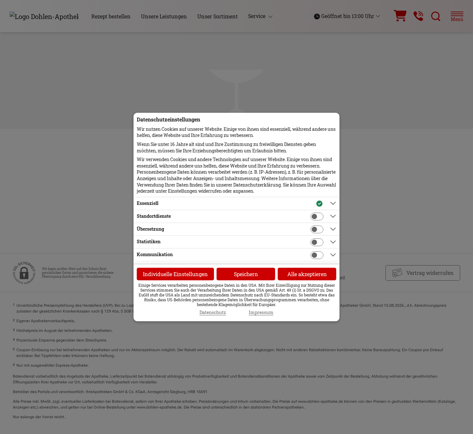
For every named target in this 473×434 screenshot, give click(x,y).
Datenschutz (212, 312)
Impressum (261, 312)
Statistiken (149, 241)
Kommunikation (155, 254)
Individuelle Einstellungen (175, 274)
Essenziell (147, 203)
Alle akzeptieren (307, 274)
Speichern (246, 274)
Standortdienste (154, 216)
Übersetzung (150, 229)
